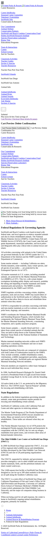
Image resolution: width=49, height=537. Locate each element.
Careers (20, 532)
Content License (16, 535)
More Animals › (12, 223)
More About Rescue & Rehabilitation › (21, 221)
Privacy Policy (29, 532)
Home (8, 510)
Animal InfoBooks (13, 517)
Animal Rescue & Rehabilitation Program (22, 519)
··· (7, 513)
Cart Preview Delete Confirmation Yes (15, 128)
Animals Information (14, 515)
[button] (3, 109)
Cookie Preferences (30, 535)
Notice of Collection (9, 532)
